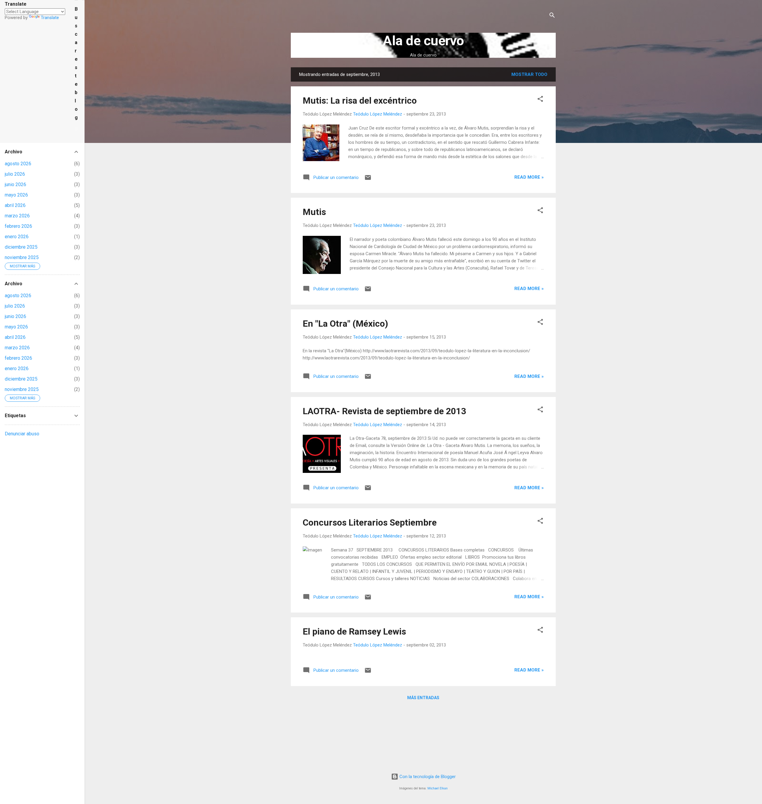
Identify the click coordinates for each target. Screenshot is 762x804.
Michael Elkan (437, 788)
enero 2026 (17, 236)
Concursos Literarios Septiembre (370, 522)
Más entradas (423, 697)
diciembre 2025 (21, 247)
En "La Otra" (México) (345, 323)
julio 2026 (15, 174)
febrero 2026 (18, 226)
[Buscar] (552, 16)
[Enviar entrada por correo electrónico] (367, 179)
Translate (50, 17)
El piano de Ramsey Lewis (354, 631)
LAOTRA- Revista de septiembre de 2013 (384, 411)
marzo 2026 (17, 216)
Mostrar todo (529, 74)
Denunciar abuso (22, 434)
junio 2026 (15, 184)
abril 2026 (15, 205)
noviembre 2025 (22, 257)
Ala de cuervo (423, 41)
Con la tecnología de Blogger (427, 776)
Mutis (314, 212)
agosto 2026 (18, 163)
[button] (540, 100)
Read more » (529, 177)
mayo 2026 (16, 195)
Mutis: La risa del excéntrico (360, 100)
